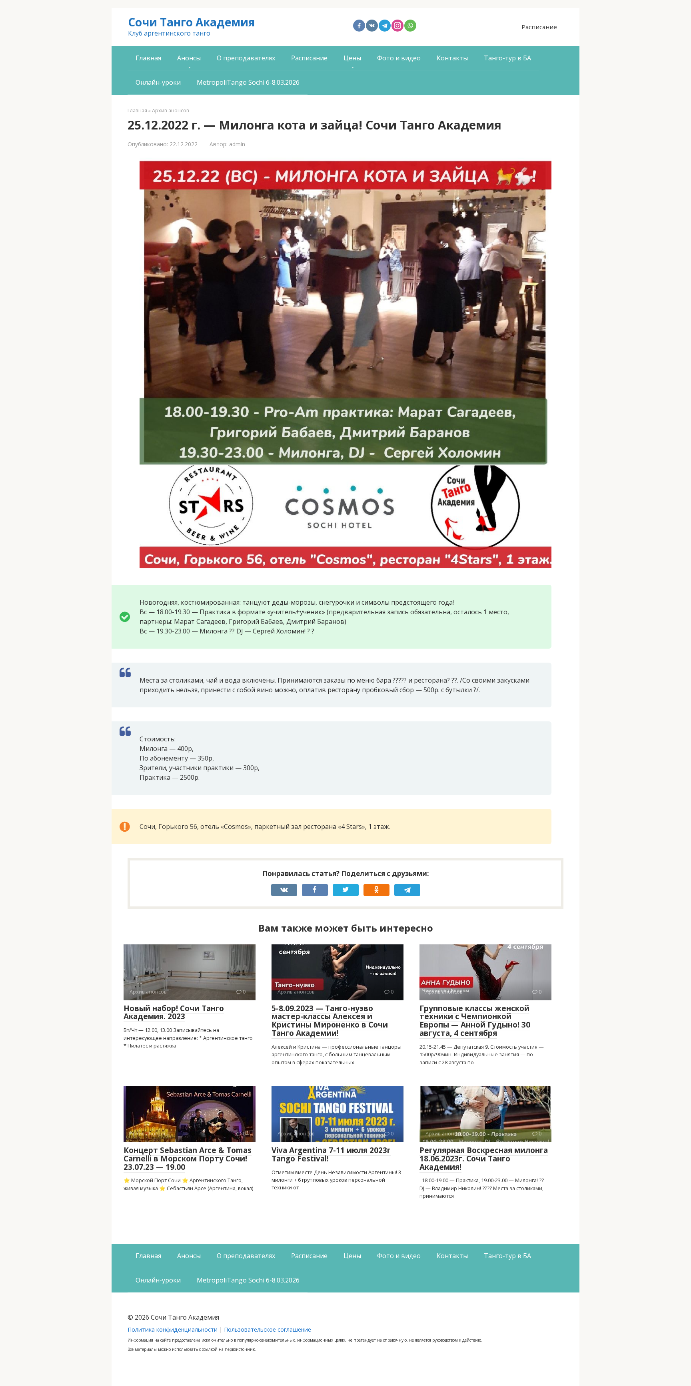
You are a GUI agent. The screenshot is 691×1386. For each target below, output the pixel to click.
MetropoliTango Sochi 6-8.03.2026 (248, 82)
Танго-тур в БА (507, 58)
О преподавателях (246, 58)
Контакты (452, 58)
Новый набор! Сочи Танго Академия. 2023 (174, 1012)
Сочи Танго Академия (191, 22)
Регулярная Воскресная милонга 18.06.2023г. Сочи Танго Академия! (483, 1158)
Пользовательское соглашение (267, 1329)
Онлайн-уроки (158, 82)
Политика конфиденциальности (173, 1329)
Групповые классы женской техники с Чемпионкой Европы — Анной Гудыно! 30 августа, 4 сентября (474, 1021)
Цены (352, 58)
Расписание (539, 27)
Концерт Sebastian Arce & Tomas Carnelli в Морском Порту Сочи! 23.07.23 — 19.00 (188, 1158)
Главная (148, 58)
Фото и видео (399, 58)
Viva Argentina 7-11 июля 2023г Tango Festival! (331, 1154)
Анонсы (189, 58)
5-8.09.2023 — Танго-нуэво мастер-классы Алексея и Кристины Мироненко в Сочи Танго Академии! (330, 1021)
